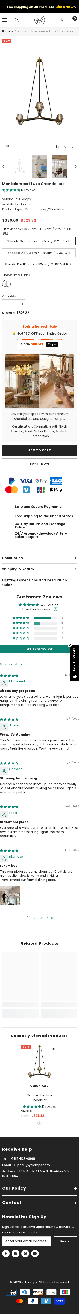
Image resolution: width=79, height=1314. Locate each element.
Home (6, 31)
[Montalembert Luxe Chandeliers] (39, 1063)
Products (21, 31)
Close (75, 7)
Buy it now (40, 463)
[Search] (16, 20)
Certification (22, 426)
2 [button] (34, 918)
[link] (20, 1004)
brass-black (39, 1123)
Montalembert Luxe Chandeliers (39, 1098)
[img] (9, 676)
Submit (65, 1241)
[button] (65, 146)
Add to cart (39, 450)
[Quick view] (53, 1049)
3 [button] (41, 918)
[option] (39, 94)
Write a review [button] (39, 648)
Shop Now (65, 6)
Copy (52, 344)
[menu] (4, 20)
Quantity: (9, 296)
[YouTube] (35, 1253)
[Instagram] (15, 1253)
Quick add (39, 1086)
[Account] (62, 20)
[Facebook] (6, 1253)
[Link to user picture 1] (10, 895)
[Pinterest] (25, 1253)
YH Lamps (23, 199)
